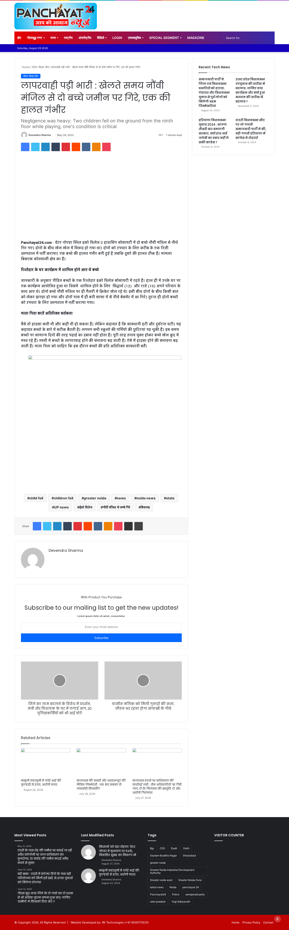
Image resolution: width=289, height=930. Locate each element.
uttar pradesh (158, 901)
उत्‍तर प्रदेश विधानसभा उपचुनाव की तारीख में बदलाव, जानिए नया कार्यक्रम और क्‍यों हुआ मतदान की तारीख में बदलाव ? (250, 90)
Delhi (186, 848)
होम (19, 38)
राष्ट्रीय (68, 38)
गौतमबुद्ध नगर (34, 38)
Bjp (152, 848)
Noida (172, 887)
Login (117, 38)
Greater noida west (161, 880)
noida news (146, 498)
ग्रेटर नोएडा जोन (40, 67)
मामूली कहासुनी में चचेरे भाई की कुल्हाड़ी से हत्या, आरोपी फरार (41, 782)
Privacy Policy (251, 922)
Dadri (174, 848)
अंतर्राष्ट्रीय (84, 38)
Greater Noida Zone (190, 880)
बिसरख (145, 507)
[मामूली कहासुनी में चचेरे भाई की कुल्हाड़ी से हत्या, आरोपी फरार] (45, 762)
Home (25, 67)
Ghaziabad (189, 855)
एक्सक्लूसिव (134, 38)
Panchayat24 (158, 894)
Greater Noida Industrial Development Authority (172, 871)
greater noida (95, 498)
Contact (268, 922)
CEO (162, 848)
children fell (63, 498)
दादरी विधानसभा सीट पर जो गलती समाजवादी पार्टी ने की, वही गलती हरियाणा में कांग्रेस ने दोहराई (250, 129)
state (170, 498)
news (121, 498)
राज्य (53, 38)
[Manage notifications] (277, 919)
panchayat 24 (190, 887)
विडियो (100, 38)
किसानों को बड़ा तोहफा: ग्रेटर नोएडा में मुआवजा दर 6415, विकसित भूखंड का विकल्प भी (117, 851)
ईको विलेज (85, 507)
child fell (36, 498)
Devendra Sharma (40, 135)
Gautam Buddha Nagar (163, 855)
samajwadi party (195, 894)
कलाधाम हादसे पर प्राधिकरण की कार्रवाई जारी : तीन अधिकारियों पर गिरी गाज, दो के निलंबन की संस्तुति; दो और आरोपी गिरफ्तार (157, 786)
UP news (61, 507)
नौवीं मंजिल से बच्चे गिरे (116, 507)
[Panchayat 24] (55, 16)
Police (175, 894)
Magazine (195, 38)
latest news (157, 887)
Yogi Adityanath (181, 901)
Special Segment (164, 38)
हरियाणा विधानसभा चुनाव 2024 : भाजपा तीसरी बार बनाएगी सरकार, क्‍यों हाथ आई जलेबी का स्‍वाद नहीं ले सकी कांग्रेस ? (214, 131)
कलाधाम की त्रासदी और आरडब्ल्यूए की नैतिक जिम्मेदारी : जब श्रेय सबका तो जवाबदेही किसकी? (101, 784)
